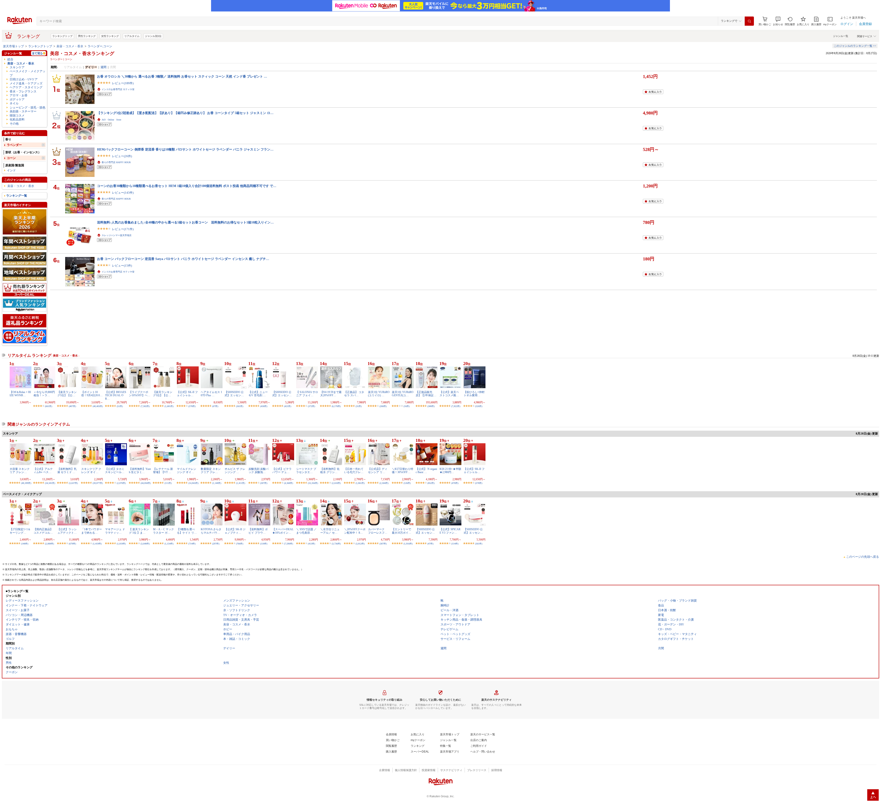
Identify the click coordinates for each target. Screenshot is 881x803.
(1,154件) (168, 543)
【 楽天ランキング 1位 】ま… (139, 531)
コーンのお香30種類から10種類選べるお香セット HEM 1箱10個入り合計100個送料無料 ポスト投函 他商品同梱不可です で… (186, 186)
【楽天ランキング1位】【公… (67, 393)
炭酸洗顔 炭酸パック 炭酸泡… (258, 470)
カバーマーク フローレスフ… (377, 531)
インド (11, 170)
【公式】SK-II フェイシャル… (187, 393)
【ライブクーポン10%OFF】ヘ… (139, 393)
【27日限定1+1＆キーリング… (20, 531)
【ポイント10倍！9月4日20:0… (92, 393)
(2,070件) (121, 483)
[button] (778, 21)
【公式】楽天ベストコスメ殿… (449, 393)
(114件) (454, 543)
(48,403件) (98, 406)
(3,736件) (336, 543)
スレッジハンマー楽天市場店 (116, 235)
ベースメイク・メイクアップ (27, 73)
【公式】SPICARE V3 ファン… (450, 531)
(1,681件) (168, 406)
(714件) (191, 543)
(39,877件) (98, 483)
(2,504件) (383, 483)
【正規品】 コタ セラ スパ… (354, 393)
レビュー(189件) (123, 83)
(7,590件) (288, 543)
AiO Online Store (111, 119)
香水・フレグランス (23, 91)
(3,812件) (360, 543)
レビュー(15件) (122, 265)
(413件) (311, 543)
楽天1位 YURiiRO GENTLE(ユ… (402, 393)
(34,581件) (50, 483)
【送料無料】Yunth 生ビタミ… (140, 470)
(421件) (287, 406)
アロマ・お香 (19, 95)
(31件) (359, 406)
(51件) (120, 406)
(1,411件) (240, 483)
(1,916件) (408, 543)
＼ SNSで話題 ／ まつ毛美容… (306, 531)
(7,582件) (145, 406)
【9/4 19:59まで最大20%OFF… (331, 393)
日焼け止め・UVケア (24, 79)
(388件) (431, 406)
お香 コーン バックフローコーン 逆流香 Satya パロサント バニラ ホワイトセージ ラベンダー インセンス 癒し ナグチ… (183, 259)
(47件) (430, 543)
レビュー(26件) (122, 156)
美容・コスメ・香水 (69, 46)
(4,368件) (288, 483)
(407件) (72, 406)
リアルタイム (131, 36)
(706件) (239, 543)
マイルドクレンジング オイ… (186, 470)
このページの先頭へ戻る (862, 556)
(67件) (215, 406)
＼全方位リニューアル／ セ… (330, 531)
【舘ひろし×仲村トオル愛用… (474, 393)
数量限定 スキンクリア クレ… (211, 470)
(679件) (72, 543)
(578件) (191, 406)
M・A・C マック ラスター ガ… (163, 531)
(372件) (311, 406)
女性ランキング (110, 36)
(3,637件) (73, 483)
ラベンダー (14, 145)
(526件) (478, 406)
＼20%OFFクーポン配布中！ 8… (354, 531)
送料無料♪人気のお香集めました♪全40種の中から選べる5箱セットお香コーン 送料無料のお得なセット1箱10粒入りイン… (185, 222)
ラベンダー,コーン (100, 46)
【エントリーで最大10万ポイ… (401, 531)
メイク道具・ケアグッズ (26, 83)
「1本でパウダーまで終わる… (91, 531)
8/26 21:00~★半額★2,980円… (450, 470)
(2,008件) (49, 543)
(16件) (407, 406)
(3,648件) (145, 543)
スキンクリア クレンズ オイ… (91, 470)
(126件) (407, 483)
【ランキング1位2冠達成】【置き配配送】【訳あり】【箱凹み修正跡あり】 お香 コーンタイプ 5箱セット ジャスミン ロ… (185, 113)
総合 (10, 59)
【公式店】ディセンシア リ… (377, 470)
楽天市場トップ (13, 46)
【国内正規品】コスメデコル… (43, 531)
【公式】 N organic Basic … (426, 470)
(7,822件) (455, 406)
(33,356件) (313, 483)
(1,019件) (121, 543)
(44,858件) (146, 483)
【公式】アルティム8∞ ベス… (43, 470)
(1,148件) (216, 483)
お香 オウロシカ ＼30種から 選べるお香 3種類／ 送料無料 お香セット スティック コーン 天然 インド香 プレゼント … (182, 76)
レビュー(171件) (123, 229)
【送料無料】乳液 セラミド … (67, 470)
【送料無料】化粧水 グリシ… (330, 470)
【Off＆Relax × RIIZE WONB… (20, 393)
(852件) (431, 483)
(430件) (263, 406)
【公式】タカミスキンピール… (114, 470)
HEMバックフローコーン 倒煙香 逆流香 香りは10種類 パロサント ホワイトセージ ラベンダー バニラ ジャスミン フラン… (185, 149)
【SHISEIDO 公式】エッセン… (234, 393)
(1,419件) (97, 543)
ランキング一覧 (16, 195)
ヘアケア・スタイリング (26, 87)
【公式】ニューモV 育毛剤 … (258, 393)
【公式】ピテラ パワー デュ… (282, 470)
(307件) (263, 483)
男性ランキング (87, 36)
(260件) (383, 406)
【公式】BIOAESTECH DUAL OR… (115, 395)
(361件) (239, 406)
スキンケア (17, 67)
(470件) (454, 483)
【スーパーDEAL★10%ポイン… (282, 531)
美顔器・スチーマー (23, 111)
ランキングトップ (62, 36)
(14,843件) (193, 483)
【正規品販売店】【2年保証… (426, 393)
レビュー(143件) (123, 192)
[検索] (749, 21)
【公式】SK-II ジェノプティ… (235, 531)
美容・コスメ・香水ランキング (82, 53)
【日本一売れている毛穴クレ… (353, 470)
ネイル (14, 103)
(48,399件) (26, 483)
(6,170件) (336, 406)
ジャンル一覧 (840, 36)
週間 (103, 67)
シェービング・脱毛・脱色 (27, 107)
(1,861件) (360, 483)
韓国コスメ (17, 115)
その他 (14, 123)
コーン (11, 158)
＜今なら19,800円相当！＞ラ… (44, 393)
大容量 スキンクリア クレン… (20, 470)
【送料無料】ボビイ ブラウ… (258, 531)
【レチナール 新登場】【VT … (163, 470)
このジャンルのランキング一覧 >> (855, 45)
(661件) (48, 406)
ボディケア (17, 99)
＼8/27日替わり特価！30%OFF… (402, 470)
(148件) (24, 543)
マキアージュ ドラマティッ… (115, 531)
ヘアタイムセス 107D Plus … (211, 393)
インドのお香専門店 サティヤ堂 (118, 89)
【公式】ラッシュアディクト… (67, 531)
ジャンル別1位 (153, 36)
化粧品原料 (17, 119)
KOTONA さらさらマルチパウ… (211, 531)
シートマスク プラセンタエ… (306, 470)
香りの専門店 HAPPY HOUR (116, 162)
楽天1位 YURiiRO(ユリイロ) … (379, 393)
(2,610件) (336, 483)
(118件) (263, 543)
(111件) (168, 483)
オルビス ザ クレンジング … (235, 470)
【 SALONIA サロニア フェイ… (307, 393)
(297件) (215, 543)
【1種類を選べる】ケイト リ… (187, 531)
